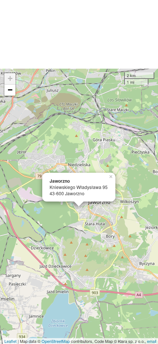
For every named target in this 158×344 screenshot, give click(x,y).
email (151, 341)
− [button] (10, 89)
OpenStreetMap (56, 341)
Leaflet (10, 341)
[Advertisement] (79, 34)
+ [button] (10, 78)
